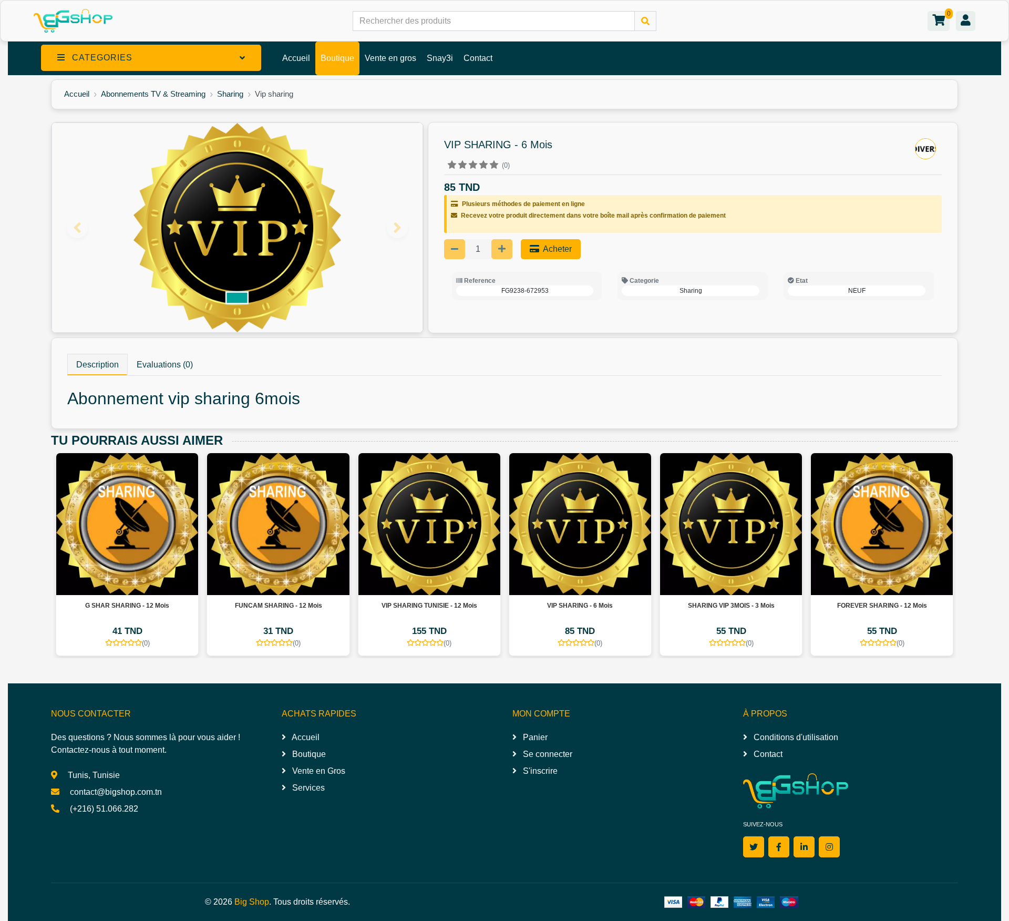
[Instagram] (829, 846)
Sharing (230, 93)
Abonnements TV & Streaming (153, 93)
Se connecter (546, 754)
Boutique (337, 58)
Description (97, 364)
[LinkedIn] (804, 846)
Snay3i (440, 58)
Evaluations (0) (165, 364)
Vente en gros (390, 58)
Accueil (296, 58)
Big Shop (251, 901)
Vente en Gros (317, 770)
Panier (534, 737)
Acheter (556, 248)
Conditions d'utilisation (794, 737)
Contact (478, 58)
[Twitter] (753, 846)
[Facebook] (778, 846)
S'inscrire (539, 770)
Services (307, 787)
